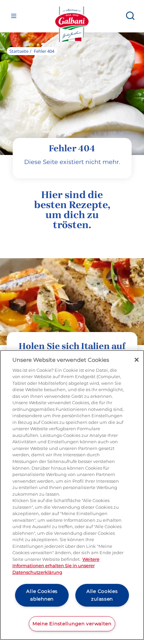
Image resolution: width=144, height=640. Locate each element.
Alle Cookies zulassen (102, 595)
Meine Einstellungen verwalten (72, 624)
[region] (72, 495)
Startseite (18, 51)
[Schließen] (136, 359)
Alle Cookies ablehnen (42, 595)
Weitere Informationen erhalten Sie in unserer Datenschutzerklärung (55, 565)
